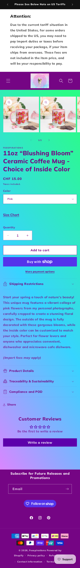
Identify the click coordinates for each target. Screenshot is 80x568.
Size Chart (11, 215)
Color (6, 190)
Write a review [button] (40, 442)
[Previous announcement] (7, 4)
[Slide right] (49, 140)
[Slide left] (30, 140)
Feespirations (37, 550)
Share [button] (11, 404)
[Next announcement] (72, 4)
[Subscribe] (67, 489)
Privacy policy (36, 555)
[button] (8, 80)
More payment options (40, 271)
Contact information (29, 561)
